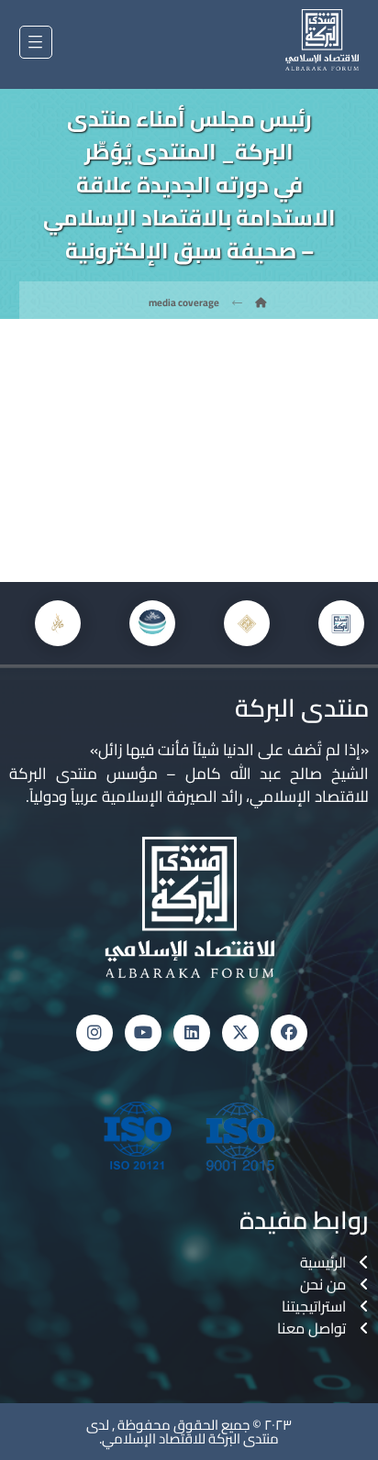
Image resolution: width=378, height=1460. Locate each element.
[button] (35, 42)
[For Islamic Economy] (322, 40)
